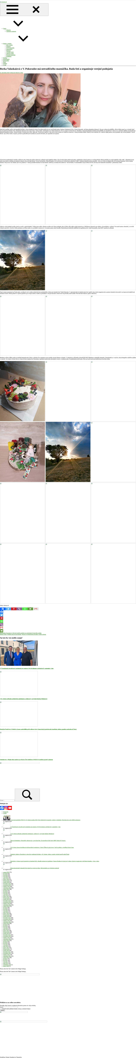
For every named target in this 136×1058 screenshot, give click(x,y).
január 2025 (6, 899)
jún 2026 (5, 875)
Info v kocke (9, 45)
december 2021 (7, 952)
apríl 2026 (5, 878)
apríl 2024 (5, 912)
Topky (4, 28)
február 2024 (6, 915)
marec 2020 (6, 966)
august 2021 (6, 957)
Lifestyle (8, 30)
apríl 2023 (5, 929)
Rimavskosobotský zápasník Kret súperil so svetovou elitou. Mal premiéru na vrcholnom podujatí (35, 868)
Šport (4, 62)
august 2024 (6, 906)
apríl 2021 (5, 963)
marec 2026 (6, 879)
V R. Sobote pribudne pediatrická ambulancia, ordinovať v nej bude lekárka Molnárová (23, 698)
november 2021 (7, 953)
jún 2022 (5, 943)
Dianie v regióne (7, 43)
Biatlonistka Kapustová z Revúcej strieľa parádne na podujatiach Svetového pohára (20, 633)
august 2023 (6, 923)
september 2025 (7, 888)
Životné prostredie (10, 55)
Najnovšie (5, 812)
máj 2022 (5, 944)
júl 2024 (5, 907)
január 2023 (6, 933)
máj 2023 (5, 927)
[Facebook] (3, 608)
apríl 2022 (5, 946)
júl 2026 (5, 873)
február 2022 (6, 949)
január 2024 (6, 916)
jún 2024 (5, 909)
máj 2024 (5, 910)
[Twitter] (8, 608)
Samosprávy (9, 49)
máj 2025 (5, 893)
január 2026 (6, 882)
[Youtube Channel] (10, 808)
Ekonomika (6, 60)
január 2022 (6, 950)
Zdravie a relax (10, 53)
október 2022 (6, 937)
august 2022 (6, 940)
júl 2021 (5, 959)
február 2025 (6, 898)
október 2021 (6, 954)
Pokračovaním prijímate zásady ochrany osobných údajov (16, 1008)
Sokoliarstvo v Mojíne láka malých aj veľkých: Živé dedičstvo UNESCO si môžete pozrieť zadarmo (26, 759)
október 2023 (6, 920)
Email (1, 1007)
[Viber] (19, 608)
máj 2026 (5, 876)
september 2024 (7, 905)
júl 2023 (5, 925)
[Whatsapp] (25, 608)
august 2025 (6, 889)
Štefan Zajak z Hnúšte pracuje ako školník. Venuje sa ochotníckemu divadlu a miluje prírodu (23, 634)
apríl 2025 (5, 895)
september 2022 (7, 939)
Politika (5, 63)
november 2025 (7, 885)
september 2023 (7, 922)
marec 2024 (6, 913)
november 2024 (7, 902)
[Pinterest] (14, 608)
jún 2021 (5, 960)
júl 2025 (5, 890)
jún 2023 (5, 926)
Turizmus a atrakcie (11, 31)
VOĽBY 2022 (10, 52)
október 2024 (6, 903)
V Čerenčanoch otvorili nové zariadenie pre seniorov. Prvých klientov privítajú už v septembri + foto (26, 668)
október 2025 (6, 886)
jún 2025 (5, 892)
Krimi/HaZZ (6, 59)
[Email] (30, 608)
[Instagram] (6, 808)
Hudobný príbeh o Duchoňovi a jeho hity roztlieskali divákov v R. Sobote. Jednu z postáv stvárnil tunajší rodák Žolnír (40, 854)
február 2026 (6, 880)
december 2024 (7, 900)
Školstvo (8, 50)
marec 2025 (6, 896)
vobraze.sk (12, 72)
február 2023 (6, 932)
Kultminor (8, 56)
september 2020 (7, 964)
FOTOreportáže (10, 48)
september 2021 (7, 956)
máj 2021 (5, 962)
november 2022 (7, 936)
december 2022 (7, 934)
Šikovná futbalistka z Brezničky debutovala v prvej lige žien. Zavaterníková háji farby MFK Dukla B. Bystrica (38, 840)
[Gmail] (36, 608)
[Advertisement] (47, 147)
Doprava (8, 46)
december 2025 (7, 883)
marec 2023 (6, 930)
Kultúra (5, 57)
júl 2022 (5, 942)
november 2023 (7, 919)
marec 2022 (6, 947)
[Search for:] (7, 800)
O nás (4, 65)
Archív (5, 813)
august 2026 (6, 872)
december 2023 (7, 917)
